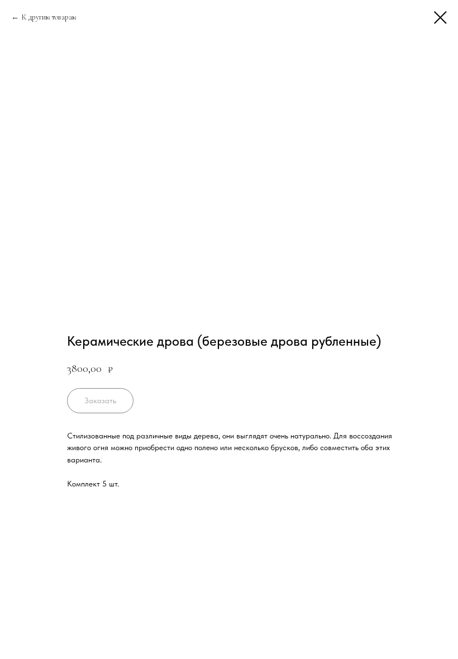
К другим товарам (49, 17)
